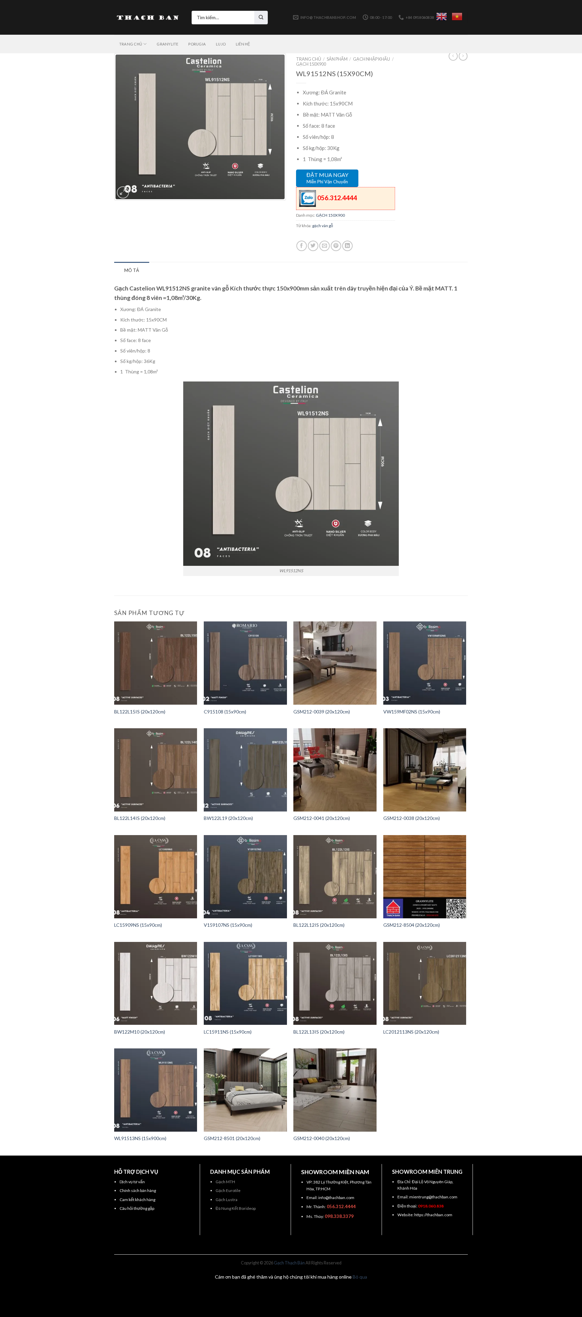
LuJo (221, 44)
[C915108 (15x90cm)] (245, 663)
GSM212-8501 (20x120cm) (232, 1138)
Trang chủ (308, 59)
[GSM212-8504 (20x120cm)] (424, 876)
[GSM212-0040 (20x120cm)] (335, 1090)
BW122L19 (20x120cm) (228, 818)
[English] (441, 16)
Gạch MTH (225, 1181)
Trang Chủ (130, 44)
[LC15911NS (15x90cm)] (245, 983)
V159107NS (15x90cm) (228, 925)
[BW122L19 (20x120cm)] (245, 769)
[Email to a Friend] (324, 246)
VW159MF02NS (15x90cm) (411, 711)
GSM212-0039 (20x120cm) (321, 711)
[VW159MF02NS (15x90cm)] (424, 663)
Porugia (197, 44)
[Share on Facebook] (301, 246)
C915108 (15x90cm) (225, 711)
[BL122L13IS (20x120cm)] (335, 983)
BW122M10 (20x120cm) (139, 1032)
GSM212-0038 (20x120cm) (411, 818)
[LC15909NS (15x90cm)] (155, 876)
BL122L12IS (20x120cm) (319, 925)
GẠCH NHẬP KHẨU (371, 59)
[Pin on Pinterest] (336, 246)
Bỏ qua (360, 1277)
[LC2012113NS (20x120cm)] (424, 983)
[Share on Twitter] (313, 246)
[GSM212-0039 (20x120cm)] (335, 663)
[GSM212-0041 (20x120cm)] (335, 769)
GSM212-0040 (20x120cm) (321, 1138)
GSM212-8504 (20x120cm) (411, 925)
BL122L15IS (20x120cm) (139, 711)
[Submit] (261, 17)
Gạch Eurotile (228, 1190)
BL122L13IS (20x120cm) (319, 1032)
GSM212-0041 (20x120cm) (321, 818)
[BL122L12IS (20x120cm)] (335, 876)
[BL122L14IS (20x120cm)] (155, 769)
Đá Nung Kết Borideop (236, 1208)
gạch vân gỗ (322, 225)
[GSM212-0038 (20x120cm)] (424, 769)
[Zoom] (123, 192)
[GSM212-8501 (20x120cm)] (245, 1090)
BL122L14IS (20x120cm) (139, 818)
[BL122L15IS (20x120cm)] (155, 663)
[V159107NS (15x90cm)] (245, 876)
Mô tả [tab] (131, 270)
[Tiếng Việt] (457, 16)
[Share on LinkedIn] (347, 246)
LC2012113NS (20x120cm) (411, 1032)
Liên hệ (243, 44)
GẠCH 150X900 (311, 64)
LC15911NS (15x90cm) (228, 1032)
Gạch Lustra (226, 1199)
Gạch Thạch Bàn (289, 1262)
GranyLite (167, 44)
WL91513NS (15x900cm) (140, 1138)
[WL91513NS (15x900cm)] (155, 1090)
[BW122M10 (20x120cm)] (155, 983)
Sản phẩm (337, 59)
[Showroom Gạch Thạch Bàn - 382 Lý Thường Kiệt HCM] (148, 17)
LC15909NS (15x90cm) (138, 925)
